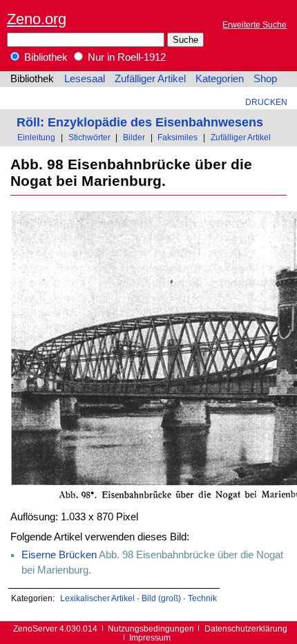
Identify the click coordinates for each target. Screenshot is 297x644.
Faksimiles (177, 137)
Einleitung (36, 137)
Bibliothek (44, 57)
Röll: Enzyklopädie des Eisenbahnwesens (140, 122)
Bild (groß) (161, 598)
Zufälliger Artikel (150, 78)
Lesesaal (84, 78)
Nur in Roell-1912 (125, 57)
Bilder (134, 137)
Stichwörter (89, 137)
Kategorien (219, 78)
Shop (265, 78)
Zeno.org (36, 19)
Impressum (150, 637)
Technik (202, 598)
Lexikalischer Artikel (97, 598)
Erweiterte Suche (254, 24)
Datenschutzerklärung (245, 628)
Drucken (266, 101)
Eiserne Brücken (59, 554)
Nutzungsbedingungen (151, 628)
